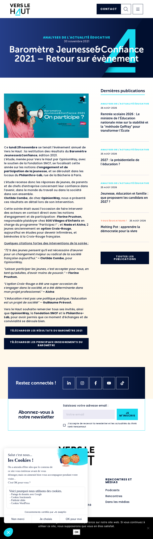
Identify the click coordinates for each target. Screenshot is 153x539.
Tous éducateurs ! (114, 220)
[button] (138, 9)
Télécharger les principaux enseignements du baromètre (46, 343)
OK (76, 532)
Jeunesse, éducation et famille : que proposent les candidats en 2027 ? (124, 198)
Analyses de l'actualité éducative (76, 37)
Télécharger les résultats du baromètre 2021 (46, 330)
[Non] (148, 528)
